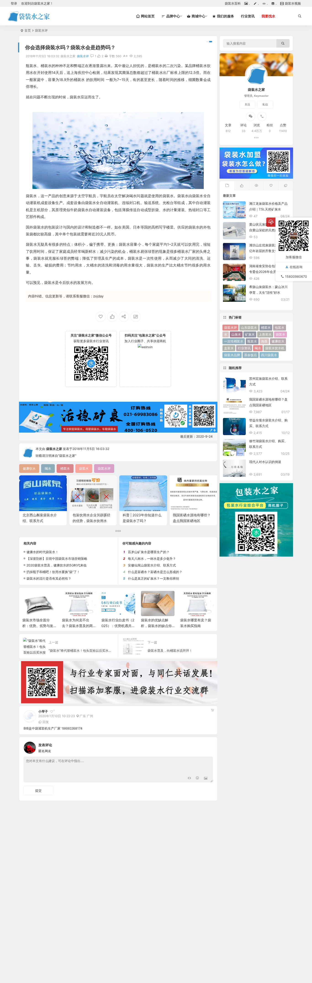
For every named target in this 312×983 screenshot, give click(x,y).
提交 (38, 790)
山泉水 (236, 334)
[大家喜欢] (241, 185)
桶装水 (266, 327)
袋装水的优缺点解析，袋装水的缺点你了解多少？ (116, 626)
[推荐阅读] (285, 185)
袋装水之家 (54, 449)
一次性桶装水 (233, 341)
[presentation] (187, 598)
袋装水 (280, 334)
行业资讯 (248, 16)
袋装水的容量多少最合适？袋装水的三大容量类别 (195, 626)
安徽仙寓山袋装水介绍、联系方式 (152, 565)
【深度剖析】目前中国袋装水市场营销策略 (56, 558)
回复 (45, 722)
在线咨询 (296, 267)
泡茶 (264, 341)
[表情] (197, 778)
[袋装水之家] (29, 16)
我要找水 (268, 16)
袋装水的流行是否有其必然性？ (48, 578)
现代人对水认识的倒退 (265, 462)
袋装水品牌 (232, 355)
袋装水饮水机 (274, 348)
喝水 (258, 348)
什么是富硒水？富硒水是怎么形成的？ (155, 572)
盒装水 (229, 348)
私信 (265, 104)
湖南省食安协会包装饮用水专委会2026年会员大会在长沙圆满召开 (269, 271)
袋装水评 (41, 30)
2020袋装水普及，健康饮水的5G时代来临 (56, 565)
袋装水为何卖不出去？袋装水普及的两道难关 (37, 626)
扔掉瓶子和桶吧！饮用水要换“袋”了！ (53, 572)
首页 (27, 30)
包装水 (279, 327)
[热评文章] (271, 185)
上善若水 (265, 334)
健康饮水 (278, 341)
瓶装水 (252, 341)
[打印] (106, 56)
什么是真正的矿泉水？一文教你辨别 (153, 578)
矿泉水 (250, 334)
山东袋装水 (249, 327)
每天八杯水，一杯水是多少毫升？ (152, 558)
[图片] (205, 778)
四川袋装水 (269, 355)
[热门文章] (256, 185)
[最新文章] (227, 185)
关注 (247, 104)
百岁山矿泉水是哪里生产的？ (148, 552)
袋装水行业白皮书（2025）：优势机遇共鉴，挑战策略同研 (78, 626)
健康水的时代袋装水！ (42, 552)
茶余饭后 (250, 355)
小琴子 (43, 711)
